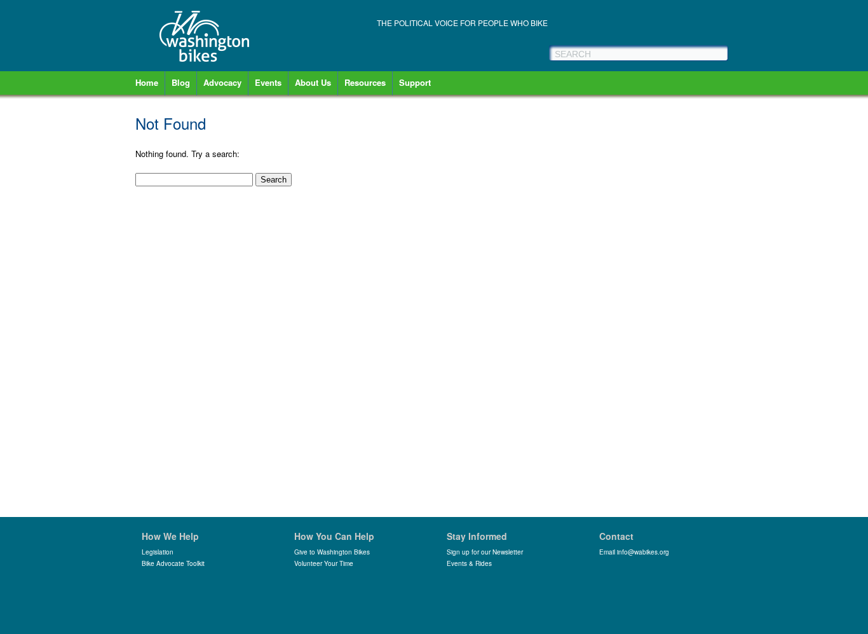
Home (146, 82)
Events (268, 82)
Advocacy (222, 82)
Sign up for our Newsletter (485, 552)
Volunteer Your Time (323, 563)
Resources (365, 82)
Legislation (157, 552)
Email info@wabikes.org (634, 552)
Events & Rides (469, 563)
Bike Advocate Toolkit (173, 563)
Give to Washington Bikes (332, 552)
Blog (181, 82)
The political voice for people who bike (462, 22)
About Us (313, 82)
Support (415, 82)
